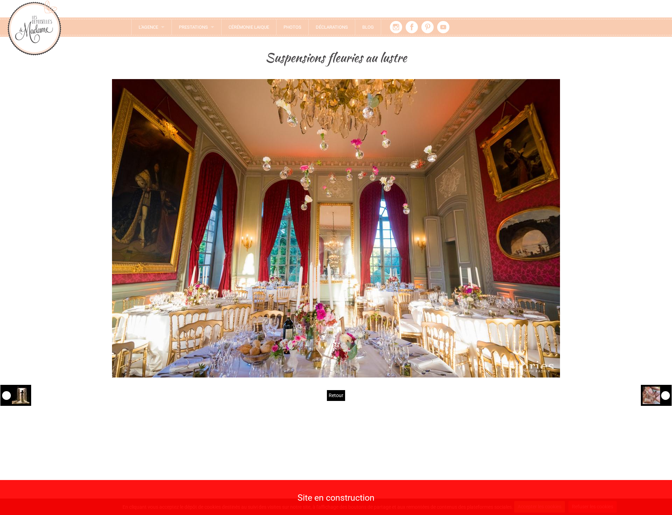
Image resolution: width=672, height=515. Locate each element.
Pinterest (427, 27)
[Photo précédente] (15, 395)
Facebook (412, 27)
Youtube (443, 27)
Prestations (193, 27)
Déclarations (332, 27)
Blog (368, 27)
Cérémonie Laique (249, 27)
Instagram (396, 27)
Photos (292, 27)
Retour (336, 395)
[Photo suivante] (656, 395)
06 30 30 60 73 (203, 478)
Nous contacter (199, 457)
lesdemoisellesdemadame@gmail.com (199, 469)
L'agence (148, 27)
